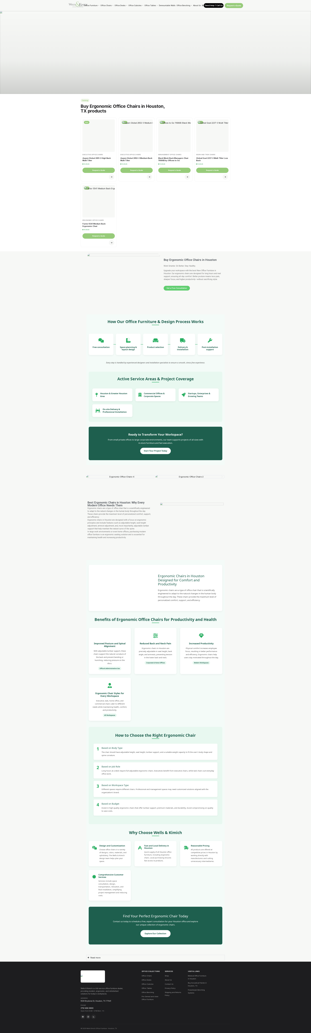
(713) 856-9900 (87, 1008)
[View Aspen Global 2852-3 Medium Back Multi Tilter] (136, 135)
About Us (168, 980)
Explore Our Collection (155, 933)
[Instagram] (88, 1017)
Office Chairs (147, 976)
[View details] (111, 176)
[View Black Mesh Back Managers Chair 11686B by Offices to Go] (174, 135)
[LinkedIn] (93, 1017)
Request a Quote (234, 6)
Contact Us (169, 984)
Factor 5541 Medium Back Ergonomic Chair (94, 225)
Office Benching (148, 992)
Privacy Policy (170, 988)
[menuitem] (91, 5)
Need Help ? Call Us (214, 5)
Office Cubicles (147, 984)
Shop (167, 976)
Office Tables (147, 988)
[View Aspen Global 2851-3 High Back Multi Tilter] (98, 135)
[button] (89, 476)
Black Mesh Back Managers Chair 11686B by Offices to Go (173, 159)
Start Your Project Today (155, 450)
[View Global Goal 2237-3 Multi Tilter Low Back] (212, 135)
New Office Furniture (205, 270)
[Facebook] (83, 1017)
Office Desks (146, 980)
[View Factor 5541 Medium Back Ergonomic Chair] (98, 201)
